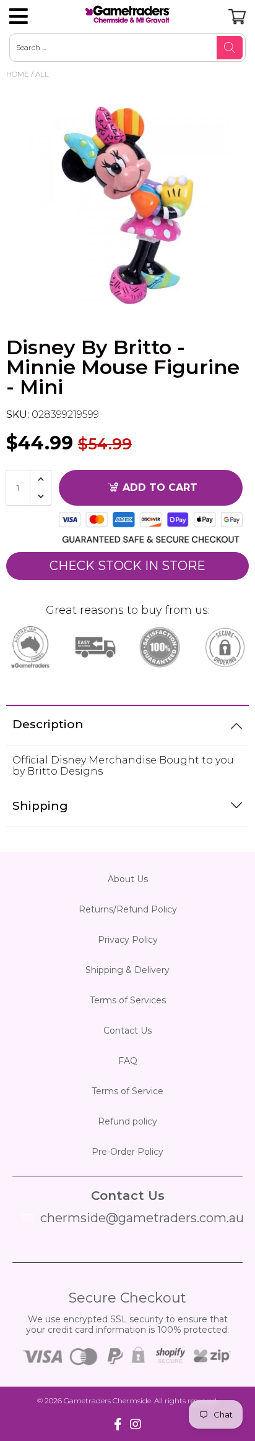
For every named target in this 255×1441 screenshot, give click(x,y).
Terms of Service (127, 1091)
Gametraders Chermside (107, 1400)
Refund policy (127, 1121)
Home (17, 74)
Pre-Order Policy (127, 1151)
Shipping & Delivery (127, 970)
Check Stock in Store (127, 565)
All (42, 74)
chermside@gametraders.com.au (142, 1218)
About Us (128, 879)
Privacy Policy (128, 939)
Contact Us (127, 1030)
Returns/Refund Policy (128, 909)
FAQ (127, 1060)
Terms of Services (128, 1000)
